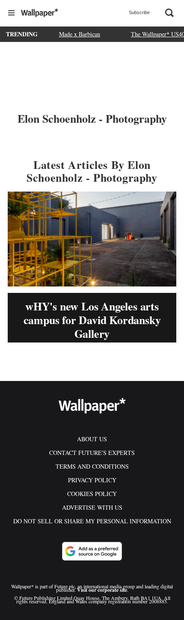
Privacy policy (92, 480)
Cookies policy (92, 494)
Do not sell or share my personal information (92, 521)
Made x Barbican (79, 34)
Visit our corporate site (102, 589)
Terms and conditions (92, 466)
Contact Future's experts (92, 453)
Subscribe (139, 12)
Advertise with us (92, 507)
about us (92, 439)
